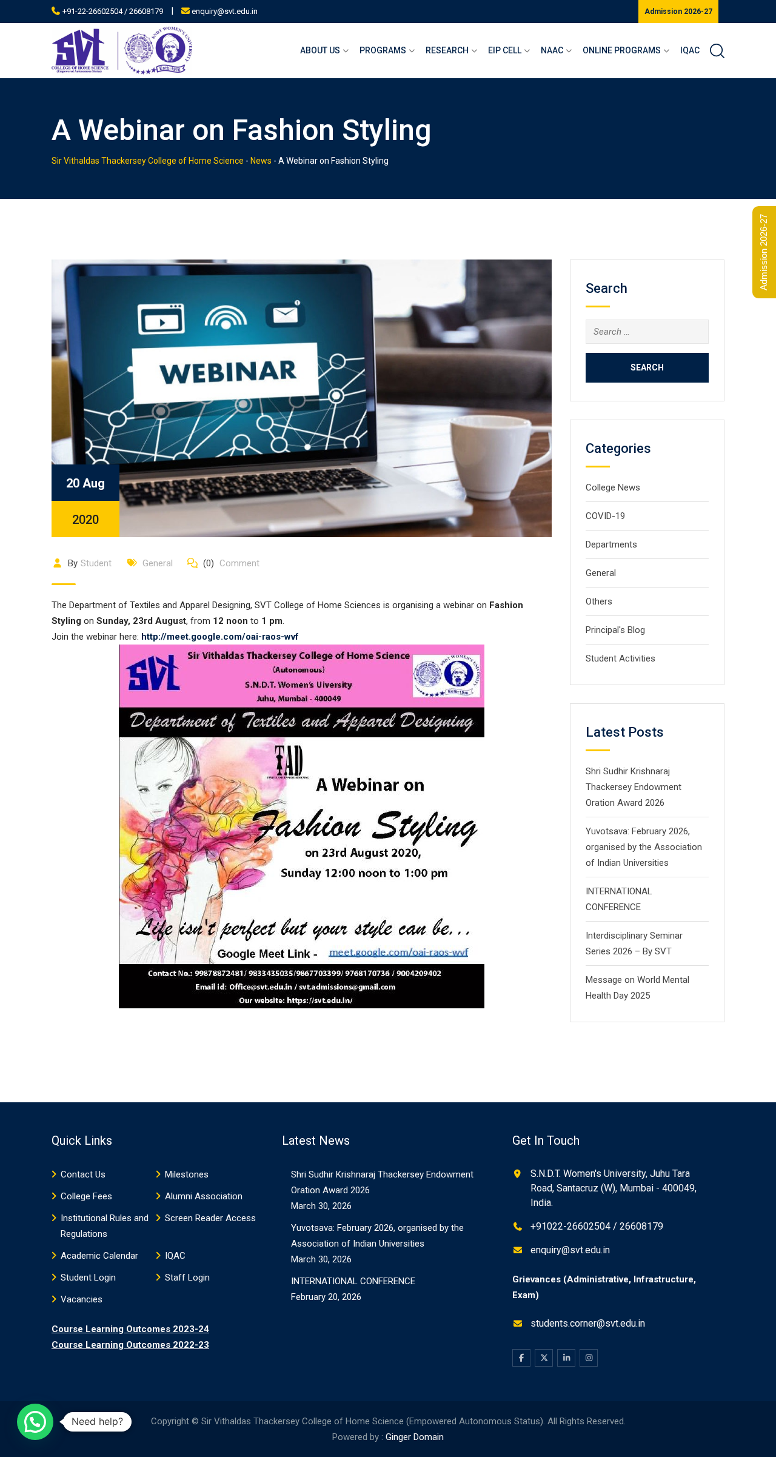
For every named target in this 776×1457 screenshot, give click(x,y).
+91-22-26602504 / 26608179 (112, 11)
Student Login (88, 1277)
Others (599, 601)
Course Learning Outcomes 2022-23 (130, 1344)
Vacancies (81, 1299)
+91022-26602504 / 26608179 (596, 1226)
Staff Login (187, 1277)
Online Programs (622, 50)
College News (613, 487)
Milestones (187, 1174)
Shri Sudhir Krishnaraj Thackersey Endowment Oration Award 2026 (633, 787)
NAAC (552, 50)
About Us (320, 50)
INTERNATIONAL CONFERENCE (353, 1281)
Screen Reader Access (210, 1218)
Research (447, 50)
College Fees (86, 1196)
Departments (611, 544)
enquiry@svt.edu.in (225, 11)
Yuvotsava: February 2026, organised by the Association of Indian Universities (644, 847)
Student (96, 563)
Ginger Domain (415, 1437)
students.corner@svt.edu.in (587, 1323)
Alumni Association (203, 1196)
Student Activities (620, 658)
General (157, 563)
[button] (35, 1422)
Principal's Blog (615, 630)
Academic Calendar (99, 1255)
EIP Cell (504, 50)
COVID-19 (605, 516)
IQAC (690, 50)
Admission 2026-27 (678, 11)
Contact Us (83, 1174)
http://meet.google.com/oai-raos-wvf (220, 636)
